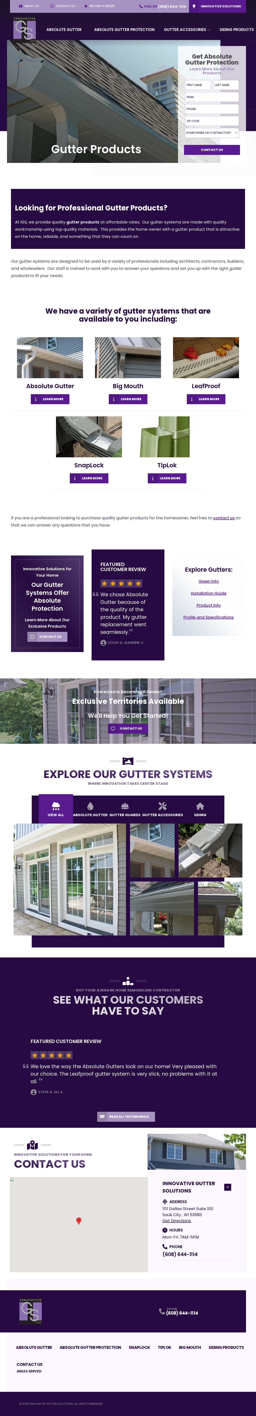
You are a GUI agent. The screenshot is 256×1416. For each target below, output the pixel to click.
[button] (78, 1221)
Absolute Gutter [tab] (90, 814)
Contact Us (65, 6)
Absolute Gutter (64, 29)
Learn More (53, 399)
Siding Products (226, 1347)
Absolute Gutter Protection (124, 29)
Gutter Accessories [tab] (162, 814)
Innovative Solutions (221, 6)
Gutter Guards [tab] (124, 814)
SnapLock (139, 1347)
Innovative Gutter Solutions (188, 1187)
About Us (31, 6)
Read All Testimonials (129, 1116)
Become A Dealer (102, 6)
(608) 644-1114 (179, 1254)
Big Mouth (190, 1347)
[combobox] (212, 133)
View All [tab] (56, 814)
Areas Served (29, 1371)
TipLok (164, 1347)
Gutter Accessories (185, 29)
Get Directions (176, 1221)
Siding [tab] (200, 814)
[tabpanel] (128, 879)
